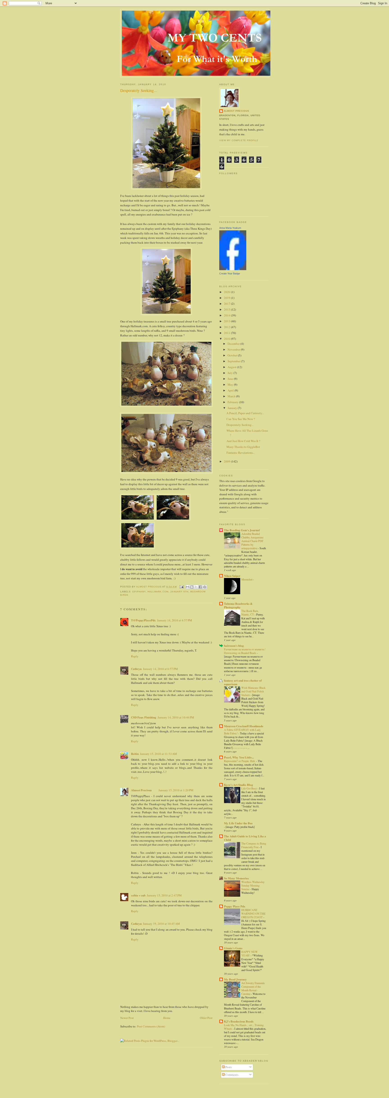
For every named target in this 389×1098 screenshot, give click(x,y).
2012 (227, 327)
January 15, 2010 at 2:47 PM (164, 895)
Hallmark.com (157, 591)
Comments (231, 1075)
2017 (227, 304)
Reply (134, 656)
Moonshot (247, 579)
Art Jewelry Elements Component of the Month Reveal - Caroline (253, 988)
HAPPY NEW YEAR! (249, 953)
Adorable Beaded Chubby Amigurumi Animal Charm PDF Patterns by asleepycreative (252, 541)
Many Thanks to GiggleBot (243, 447)
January (233, 408)
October (233, 355)
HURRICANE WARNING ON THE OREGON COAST (253, 913)
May (231, 384)
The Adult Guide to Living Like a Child (245, 838)
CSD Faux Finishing (143, 717)
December (234, 344)
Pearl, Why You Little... (239, 757)
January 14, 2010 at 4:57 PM (174, 620)
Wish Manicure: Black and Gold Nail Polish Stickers (253, 691)
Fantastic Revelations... (240, 453)
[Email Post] (181, 586)
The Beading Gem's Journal (242, 530)
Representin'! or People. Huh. (240, 761)
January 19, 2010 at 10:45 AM (161, 924)
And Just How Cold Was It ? (243, 441)
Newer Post (127, 1018)
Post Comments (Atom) (151, 1026)
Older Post (206, 1018)
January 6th (179, 591)
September (234, 361)
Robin (135, 753)
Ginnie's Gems (233, 948)
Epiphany (139, 591)
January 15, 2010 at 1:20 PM (175, 790)
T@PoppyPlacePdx (143, 620)
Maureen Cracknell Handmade (243, 726)
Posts (228, 1067)
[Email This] (187, 587)
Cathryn (136, 669)
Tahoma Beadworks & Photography (238, 605)
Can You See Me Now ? (240, 419)
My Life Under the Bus (238, 823)
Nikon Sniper (232, 575)
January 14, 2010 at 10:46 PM (176, 717)
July (230, 373)
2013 (227, 321)
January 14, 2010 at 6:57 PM (160, 669)
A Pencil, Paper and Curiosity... (245, 413)
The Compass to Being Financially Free (253, 845)
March (232, 396)
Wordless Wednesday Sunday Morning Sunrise (253, 885)
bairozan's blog (234, 645)
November (234, 349)
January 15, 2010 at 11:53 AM (158, 754)
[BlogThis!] (192, 587)
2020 (227, 292)
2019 (227, 298)
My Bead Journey (235, 979)
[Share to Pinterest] (204, 587)
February (233, 402)
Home (166, 1018)
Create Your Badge (229, 273)
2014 (227, 315)
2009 (227, 461)
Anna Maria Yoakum (230, 228)
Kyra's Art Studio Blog (238, 784)
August (232, 367)
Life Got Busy (249, 788)
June (231, 379)
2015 (227, 309)
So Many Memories (236, 878)
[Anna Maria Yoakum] (232, 269)
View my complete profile (238, 140)
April (231, 390)
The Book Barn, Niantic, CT (250, 612)
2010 (227, 339)
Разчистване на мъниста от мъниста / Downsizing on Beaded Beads (244, 651)
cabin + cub (138, 895)
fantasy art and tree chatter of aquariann (243, 682)
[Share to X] (196, 587)
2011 (227, 333)
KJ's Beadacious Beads (238, 1021)
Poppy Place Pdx (234, 906)
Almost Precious (141, 790)
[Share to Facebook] (200, 587)
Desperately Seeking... (239, 425)
